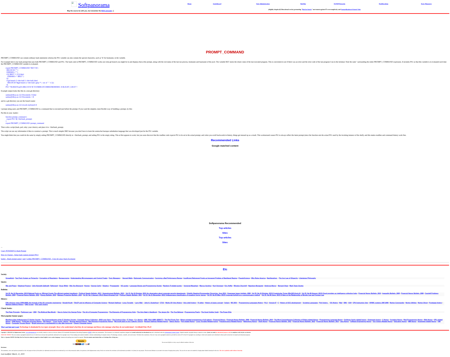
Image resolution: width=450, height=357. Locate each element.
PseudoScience (244, 278)
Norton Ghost (423, 303)
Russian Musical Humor (78, 321)
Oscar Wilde (63, 286)
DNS (345, 303)
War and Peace (11, 286)
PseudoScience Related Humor (230, 321)
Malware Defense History (14, 304)
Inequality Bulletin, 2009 (391, 293)
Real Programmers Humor (413, 320)
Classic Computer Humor (83, 323)
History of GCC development (290, 303)
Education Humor (400, 321)
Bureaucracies (64, 278)
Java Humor (344, 321)
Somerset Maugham (191, 286)
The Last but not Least (10, 327)
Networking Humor (250, 321)
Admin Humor (174, 321)
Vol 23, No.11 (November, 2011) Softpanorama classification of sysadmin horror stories (174, 295)
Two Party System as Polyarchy (26, 278)
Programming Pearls (192, 312)
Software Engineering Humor (360, 321)
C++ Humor (138, 320)
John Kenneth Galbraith (40, 286)
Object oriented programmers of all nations (196, 320)
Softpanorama (94, 5)
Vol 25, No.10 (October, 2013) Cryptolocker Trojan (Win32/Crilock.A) (276, 293)
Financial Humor (219, 320)
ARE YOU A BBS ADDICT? (153, 320)
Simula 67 (272, 303)
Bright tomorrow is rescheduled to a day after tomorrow (52, 323)
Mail (340, 303)
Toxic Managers (114, 278)
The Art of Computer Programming (95, 312)
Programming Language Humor (331, 320)
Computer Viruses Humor (21, 323)
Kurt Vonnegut (218, 286)
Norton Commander (397, 303)
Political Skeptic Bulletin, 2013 (90, 293)
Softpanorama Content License (172, 332)
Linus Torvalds (127, 303)
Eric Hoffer (228, 286)
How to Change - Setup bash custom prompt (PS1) (20, 255)
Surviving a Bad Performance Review (168, 278)
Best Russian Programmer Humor (100, 321)
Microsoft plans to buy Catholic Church (128, 321)
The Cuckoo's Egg (119, 320)
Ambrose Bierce (270, 286)
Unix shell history (189, 303)
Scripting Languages (310, 303)
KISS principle (106, 11)
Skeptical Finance (24, 286)
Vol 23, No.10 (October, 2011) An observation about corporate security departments (155, 293)
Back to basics (307, 9)
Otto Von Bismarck (76, 286)
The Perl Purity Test (172, 320)
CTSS (162, 303)
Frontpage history (435, 303)
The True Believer (177, 312)
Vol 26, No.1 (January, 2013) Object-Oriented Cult (100, 295)
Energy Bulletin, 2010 (48, 295)
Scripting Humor (396, 320)
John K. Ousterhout (151, 303)
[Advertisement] (225, 31)
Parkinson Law (26, 312)
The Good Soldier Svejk (210, 312)
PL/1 (266, 303)
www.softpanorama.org (31, 332)
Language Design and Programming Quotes (146, 286)
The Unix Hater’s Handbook (147, 312)
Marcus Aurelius (205, 286)
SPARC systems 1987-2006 (378, 303)
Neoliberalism (272, 278)
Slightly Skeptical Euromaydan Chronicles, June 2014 (206, 293)
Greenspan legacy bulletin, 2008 (239, 293)
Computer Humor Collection (87, 320)
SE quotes (124, 286)
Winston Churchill (240, 286)
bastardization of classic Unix (351, 9)
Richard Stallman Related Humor (156, 321)
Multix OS (169, 303)
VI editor (201, 303)
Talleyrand (54, 286)
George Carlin (96, 286)
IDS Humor (47, 321)
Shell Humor (263, 321)
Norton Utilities (411, 303)
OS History (334, 303)
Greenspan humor (374, 320)
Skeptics (106, 286)
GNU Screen (29, 304)
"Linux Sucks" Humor (60, 321)
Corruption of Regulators (48, 278)
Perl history (324, 303)
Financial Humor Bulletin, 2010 (369, 293)
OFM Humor (16, 321)
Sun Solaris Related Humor (383, 321)
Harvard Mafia (127, 278)
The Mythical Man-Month (47, 312)
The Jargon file (163, 312)
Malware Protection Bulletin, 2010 (69, 295)
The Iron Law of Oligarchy (288, 278)
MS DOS (234, 303)
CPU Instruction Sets (360, 303)
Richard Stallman (115, 303)
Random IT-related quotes (172, 286)
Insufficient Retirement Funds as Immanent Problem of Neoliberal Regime (210, 278)
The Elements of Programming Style (122, 312)
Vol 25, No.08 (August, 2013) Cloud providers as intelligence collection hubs (329, 293)
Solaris (226, 303)
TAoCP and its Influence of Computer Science (90, 303)
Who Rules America (258, 278)
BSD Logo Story (105, 320)
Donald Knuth (68, 303)
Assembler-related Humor (427, 321)
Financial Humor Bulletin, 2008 (412, 293)
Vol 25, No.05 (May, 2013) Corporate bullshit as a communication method (233, 295)
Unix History (177, 303)
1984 (34, 312)
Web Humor (428, 320)
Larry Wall (139, 303)
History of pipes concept (214, 303)
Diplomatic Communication (144, 278)
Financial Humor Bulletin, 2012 (304, 321)
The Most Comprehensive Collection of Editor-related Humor (296, 320)
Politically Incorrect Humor (32, 321)
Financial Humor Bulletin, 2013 (327, 321)
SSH (349, 303)
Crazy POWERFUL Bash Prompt (13, 251)
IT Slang (130, 320)
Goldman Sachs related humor (355, 320)
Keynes (87, 286)
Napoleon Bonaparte (255, 286)
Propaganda (114, 286)
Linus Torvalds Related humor (207, 321)
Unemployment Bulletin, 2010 (113, 293)
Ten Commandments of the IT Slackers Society (59, 320)
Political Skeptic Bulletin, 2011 (131, 295)
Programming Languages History (251, 303)
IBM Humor (412, 321)
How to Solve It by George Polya (69, 312)
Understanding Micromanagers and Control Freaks (89, 278)
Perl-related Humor (188, 321)
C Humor (385, 320)
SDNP (89, 332)
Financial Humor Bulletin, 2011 (28, 295)
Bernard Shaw (283, 286)
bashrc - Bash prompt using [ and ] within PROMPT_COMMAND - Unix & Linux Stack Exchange (38, 259)
